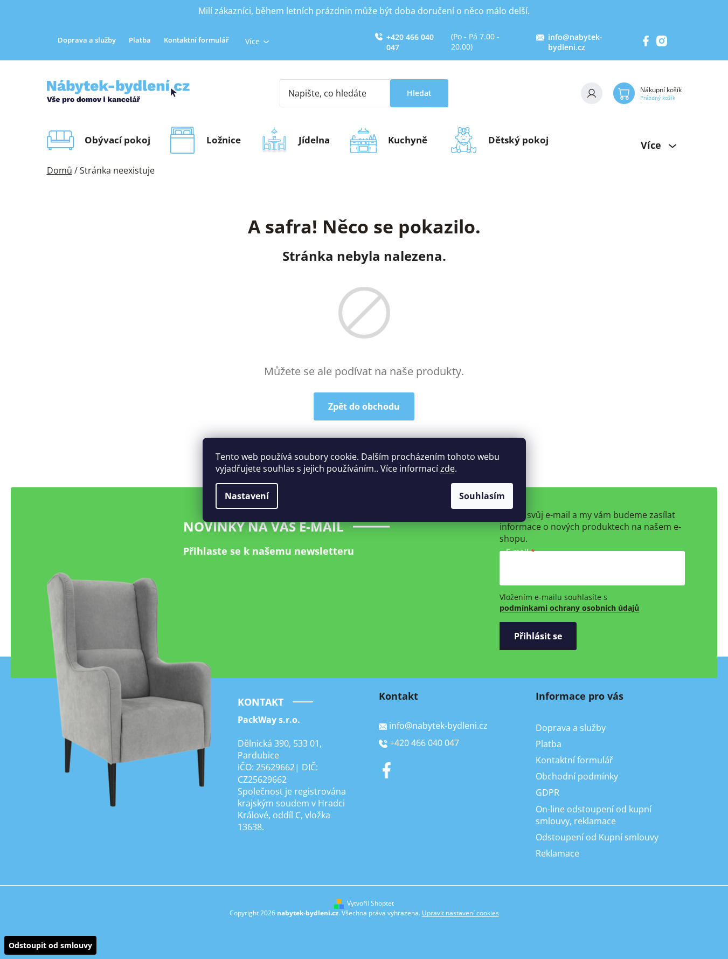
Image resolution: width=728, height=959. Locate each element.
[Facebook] (387, 770)
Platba (140, 40)
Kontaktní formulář (196, 40)
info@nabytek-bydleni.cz (575, 42)
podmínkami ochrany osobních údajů (569, 608)
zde (447, 468)
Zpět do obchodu (364, 406)
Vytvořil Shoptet (370, 903)
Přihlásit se (538, 636)
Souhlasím (482, 496)
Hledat (419, 93)
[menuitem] (121, 140)
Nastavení (247, 496)
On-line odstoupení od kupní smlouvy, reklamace (593, 815)
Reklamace (557, 853)
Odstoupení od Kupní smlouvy (597, 837)
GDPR (547, 792)
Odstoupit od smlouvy (50, 945)
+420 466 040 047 (410, 42)
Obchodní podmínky (577, 776)
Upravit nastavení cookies (460, 912)
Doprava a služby (87, 40)
